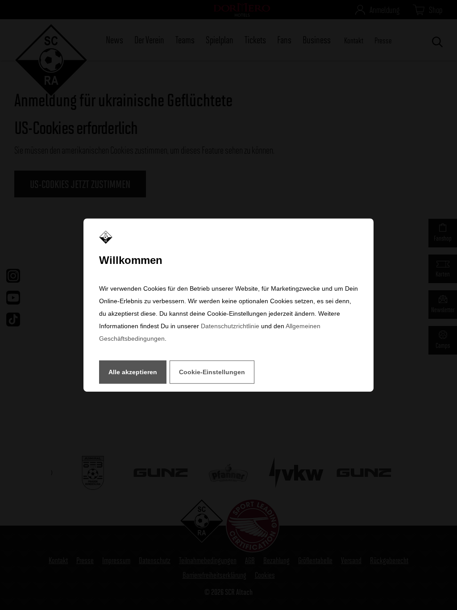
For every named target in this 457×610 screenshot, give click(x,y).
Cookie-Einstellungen (212, 372)
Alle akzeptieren (132, 372)
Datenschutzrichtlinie (230, 326)
